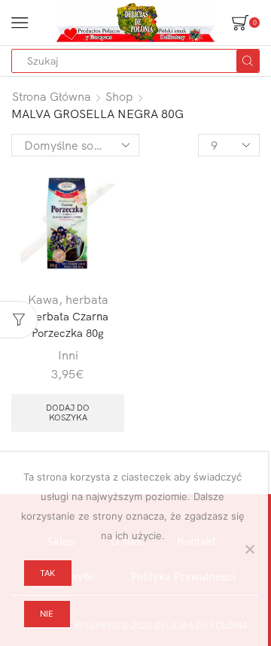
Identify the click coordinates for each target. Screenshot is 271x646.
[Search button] (247, 61)
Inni (68, 354)
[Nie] (249, 549)
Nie (46, 613)
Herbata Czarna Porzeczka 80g (68, 324)
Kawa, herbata (68, 299)
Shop (119, 96)
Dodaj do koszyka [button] (68, 412)
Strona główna (51, 96)
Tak (47, 573)
